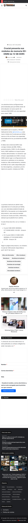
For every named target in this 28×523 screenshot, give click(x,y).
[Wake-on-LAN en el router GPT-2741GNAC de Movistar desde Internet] (5, 458)
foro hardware (21, 255)
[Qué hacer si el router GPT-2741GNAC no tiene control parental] (5, 463)
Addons (3, 487)
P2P (24, 499)
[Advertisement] (14, 26)
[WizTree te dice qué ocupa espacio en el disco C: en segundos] (14, 463)
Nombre (4, 364)
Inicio (10, 45)
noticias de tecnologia (14, 264)
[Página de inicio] (9, 5)
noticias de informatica (14, 261)
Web (2, 377)
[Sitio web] (14, 292)
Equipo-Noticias (10, 57)
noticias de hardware (19, 258)
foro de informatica (8, 255)
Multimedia (20, 489)
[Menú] (2, 6)
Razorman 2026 (22, 520)
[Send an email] (14, 57)
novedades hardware (14, 270)
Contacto (6, 510)
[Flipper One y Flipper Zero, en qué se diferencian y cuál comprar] (23, 468)
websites (8, 501)
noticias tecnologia (15, 496)
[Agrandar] (25, 118)
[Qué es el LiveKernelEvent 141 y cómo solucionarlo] (23, 463)
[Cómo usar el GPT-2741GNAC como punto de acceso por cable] (14, 468)
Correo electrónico (7, 370)
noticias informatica (6, 496)
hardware (6, 258)
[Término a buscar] (26, 6)
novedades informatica (17, 499)
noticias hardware (14, 267)
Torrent (3, 501)
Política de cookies (8, 512)
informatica (10, 489)
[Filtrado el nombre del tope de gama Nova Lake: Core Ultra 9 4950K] (14, 458)
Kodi (15, 489)
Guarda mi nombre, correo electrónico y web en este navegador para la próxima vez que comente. (14, 385)
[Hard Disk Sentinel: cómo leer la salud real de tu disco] (5, 468)
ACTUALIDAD (17, 45)
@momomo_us (17, 132)
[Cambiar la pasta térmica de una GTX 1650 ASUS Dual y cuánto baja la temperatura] (23, 458)
